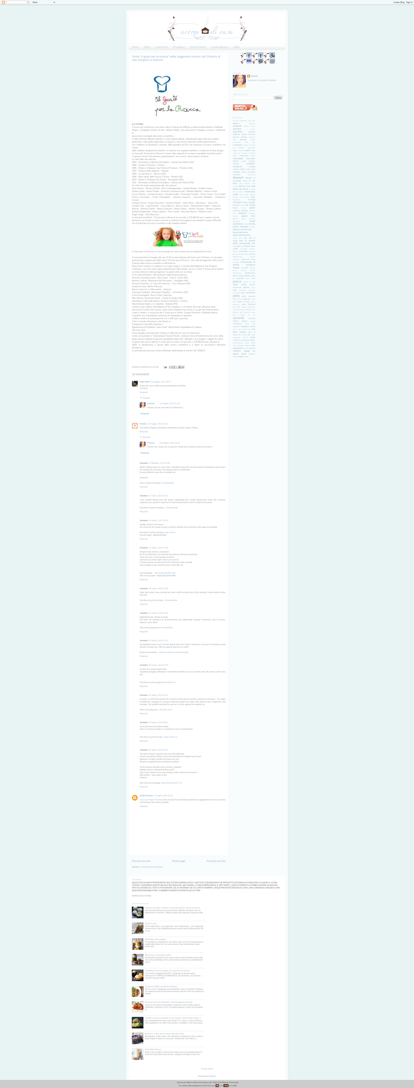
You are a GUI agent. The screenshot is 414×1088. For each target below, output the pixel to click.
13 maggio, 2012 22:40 (157, 424)
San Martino (237, 309)
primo (244, 296)
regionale (246, 299)
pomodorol (236, 293)
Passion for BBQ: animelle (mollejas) (161, 986)
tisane (245, 337)
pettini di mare (249, 282)
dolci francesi (244, 183)
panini (235, 276)
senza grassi (240, 321)
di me (252, 181)
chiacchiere (244, 156)
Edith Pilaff (145, 382)
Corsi (242, 169)
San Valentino (245, 312)
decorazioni (251, 174)
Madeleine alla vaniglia (155, 939)
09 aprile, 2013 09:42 (158, 722)
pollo (234, 290)
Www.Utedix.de (168, 682)
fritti (242, 205)
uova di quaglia (238, 345)
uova (253, 343)
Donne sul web (247, 186)
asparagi (251, 132)
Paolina (143, 424)
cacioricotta (237, 142)
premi (243, 293)
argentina (238, 131)
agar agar (251, 121)
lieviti (234, 246)
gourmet (235, 219)
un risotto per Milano (247, 340)
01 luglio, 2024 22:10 (163, 796)
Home (135, 47)
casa (253, 150)
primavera (250, 293)
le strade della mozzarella (244, 241)
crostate (236, 172)
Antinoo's (252, 123)
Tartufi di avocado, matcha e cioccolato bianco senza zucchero (172, 908)
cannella (246, 145)
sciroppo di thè (247, 315)
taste (234, 329)
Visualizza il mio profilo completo (261, 80)
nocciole (244, 268)
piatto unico (239, 284)
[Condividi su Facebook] (179, 367)
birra (234, 140)
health (252, 221)
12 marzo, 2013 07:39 (158, 548)
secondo (251, 318)
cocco (243, 161)
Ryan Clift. (237, 307)
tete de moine (242, 335)
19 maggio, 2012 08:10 (169, 443)
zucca (235, 356)
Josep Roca (237, 238)
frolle (246, 205)
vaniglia (246, 345)
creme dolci (250, 169)
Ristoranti (251, 304)
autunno (236, 134)
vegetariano (238, 348)
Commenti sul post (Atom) (151, 867)
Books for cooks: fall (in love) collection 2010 (164, 1034)
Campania (237, 145)
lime (242, 246)
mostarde (236, 262)
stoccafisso (237, 324)
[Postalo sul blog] (173, 367)
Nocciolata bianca (153, 1049)
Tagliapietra (244, 326)
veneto (246, 348)
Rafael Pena (237, 299)
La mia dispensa (219, 47)
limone (247, 246)
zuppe (241, 356)
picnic (246, 287)
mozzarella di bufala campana (244, 263)
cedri (234, 153)
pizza (253, 287)
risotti (243, 304)
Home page (178, 861)
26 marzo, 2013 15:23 (158, 665)
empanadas (250, 192)
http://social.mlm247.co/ (172, 783)
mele (253, 259)
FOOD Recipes (146, 796)
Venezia (252, 348)
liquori (253, 246)
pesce (237, 281)
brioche (252, 140)
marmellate (243, 251)
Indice (236, 47)
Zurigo (246, 356)
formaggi (251, 200)
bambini (244, 137)
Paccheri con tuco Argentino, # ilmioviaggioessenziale (168, 1002)
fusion (244, 208)
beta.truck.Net (159, 535)
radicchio (251, 296)
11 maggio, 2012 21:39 (169, 403)
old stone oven (165, 710)
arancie (252, 129)
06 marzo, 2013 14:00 (158, 520)
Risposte (146, 398)
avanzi (244, 134)
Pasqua (241, 276)
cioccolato (238, 158)
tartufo (252, 326)
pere (253, 278)
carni (247, 150)
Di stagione (179, 47)
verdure (237, 351)
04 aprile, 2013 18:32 (158, 695)
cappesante (251, 148)
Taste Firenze (242, 329)
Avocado (251, 134)
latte (245, 238)
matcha (252, 254)
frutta (252, 205)
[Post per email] (165, 367)
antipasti (237, 126)
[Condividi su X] (176, 367)
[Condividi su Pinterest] (183, 367)
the (249, 335)
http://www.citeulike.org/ (165, 573)
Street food (250, 324)
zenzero (252, 354)
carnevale (241, 150)
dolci (235, 183)
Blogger (212, 1076)
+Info (226, 1085)
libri (253, 243)
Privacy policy (207, 1069)
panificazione (250, 273)
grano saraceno (248, 219)
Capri (235, 150)
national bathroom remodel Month (173, 652)
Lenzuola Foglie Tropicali (151, 800)
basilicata (252, 137)
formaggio (237, 202)
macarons (243, 249)
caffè (246, 142)
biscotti (243, 139)
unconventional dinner (241, 343)
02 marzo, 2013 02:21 (158, 496)
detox (245, 181)
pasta (247, 276)
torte (253, 337)
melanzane (245, 259)
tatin (249, 329)
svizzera (236, 326)
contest (252, 166)
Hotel (246, 224)
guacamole (236, 221)
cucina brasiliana (248, 172)
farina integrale (250, 194)
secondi (238, 318)
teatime (243, 332)
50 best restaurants (240, 121)
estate (235, 194)
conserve (237, 166)
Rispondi (144, 392)
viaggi (247, 351)
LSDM (235, 249)
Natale (236, 267)
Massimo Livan (243, 254)
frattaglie (252, 202)
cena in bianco (242, 153)
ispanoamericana (242, 235)
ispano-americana (242, 229)
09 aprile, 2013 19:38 (158, 750)
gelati (252, 207)
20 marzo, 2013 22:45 (158, 613)
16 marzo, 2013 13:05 (158, 588)
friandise (236, 205)
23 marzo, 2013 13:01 (158, 640)
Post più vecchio (216, 861)
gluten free (248, 216)
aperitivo (237, 128)
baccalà (236, 137)
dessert (238, 177)
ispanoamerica (240, 232)
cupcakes (237, 174)
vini (254, 351)
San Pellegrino (247, 309)
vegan (252, 345)
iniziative (244, 226)
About (147, 47)
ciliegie (253, 156)
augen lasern (169, 532)
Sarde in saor (151, 923)
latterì (241, 241)
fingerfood (236, 200)
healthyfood (238, 224)
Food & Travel (198, 47)
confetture (250, 164)
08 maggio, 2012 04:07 (161, 382)
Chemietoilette (167, 483)
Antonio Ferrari (249, 126)
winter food (239, 353)
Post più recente (141, 861)
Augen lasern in (170, 737)
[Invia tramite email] (170, 367)
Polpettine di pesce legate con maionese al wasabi (167, 971)
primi (236, 295)
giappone (242, 213)
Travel (235, 340)
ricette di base (243, 302)
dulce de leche (240, 189)
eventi (241, 194)
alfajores (236, 123)
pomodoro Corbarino (247, 290)
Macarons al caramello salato (158, 955)
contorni (236, 169)
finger (253, 197)
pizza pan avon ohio (166, 575)
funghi (235, 208)
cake (253, 142)
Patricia (151, 403)
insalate (252, 227)
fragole (245, 202)
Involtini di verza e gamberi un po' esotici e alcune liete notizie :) (173, 1018)
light (238, 246)
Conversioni (161, 47)
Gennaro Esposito (240, 211)
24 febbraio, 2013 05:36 (159, 463)
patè (247, 278)
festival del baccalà (241, 197)
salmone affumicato (248, 307)
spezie (253, 321)
